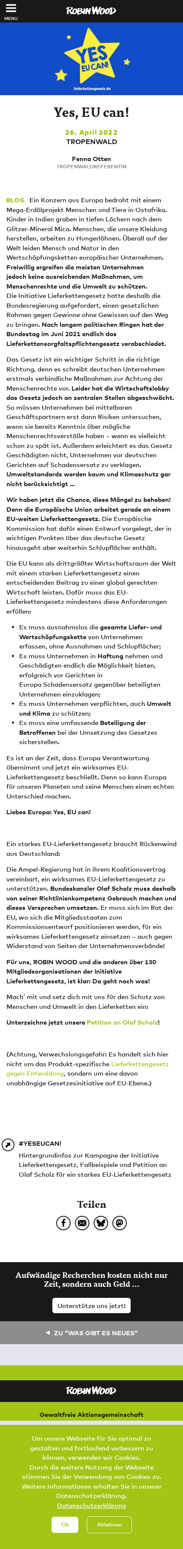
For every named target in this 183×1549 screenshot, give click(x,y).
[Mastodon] (119, 1223)
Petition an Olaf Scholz (122, 1022)
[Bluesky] (101, 1223)
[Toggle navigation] (11, 8)
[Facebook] (63, 1223)
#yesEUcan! (40, 1143)
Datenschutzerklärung (91, 1505)
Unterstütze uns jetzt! (91, 1305)
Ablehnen (109, 1524)
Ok (65, 1524)
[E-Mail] (82, 1223)
